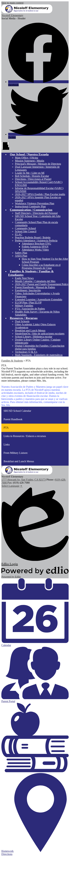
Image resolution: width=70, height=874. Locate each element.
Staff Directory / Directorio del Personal (36, 213)
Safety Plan (21, 252)
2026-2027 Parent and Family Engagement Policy (41, 284)
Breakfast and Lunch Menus (30, 330)
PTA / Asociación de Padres (30, 308)
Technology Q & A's (26, 351)
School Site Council (25, 231)
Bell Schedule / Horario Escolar (32, 176)
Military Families (24, 305)
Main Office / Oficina (26, 157)
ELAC (18, 234)
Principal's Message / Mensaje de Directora (38, 163)
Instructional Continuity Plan (30, 206)
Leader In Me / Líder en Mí (29, 172)
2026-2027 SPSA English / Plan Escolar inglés (40, 194)
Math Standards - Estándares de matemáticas (39, 354)
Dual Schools (22, 321)
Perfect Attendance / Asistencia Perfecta (36, 240)
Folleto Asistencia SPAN (35, 246)
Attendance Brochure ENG (36, 243)
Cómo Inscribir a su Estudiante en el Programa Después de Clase (41, 266)
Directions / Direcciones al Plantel (33, 179)
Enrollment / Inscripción (28, 290)
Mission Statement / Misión (29, 160)
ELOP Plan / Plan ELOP (28, 302)
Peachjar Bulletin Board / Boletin (32, 237)
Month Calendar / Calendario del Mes (35, 281)
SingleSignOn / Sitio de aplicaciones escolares (39, 333)
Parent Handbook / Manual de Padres (35, 287)
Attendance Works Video (35, 249)
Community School (25, 228)
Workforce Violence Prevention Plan (34, 203)
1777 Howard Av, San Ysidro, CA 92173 (23, 479)
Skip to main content (12, 2)
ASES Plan (21, 255)
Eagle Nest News (24, 278)
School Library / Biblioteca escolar (33, 336)
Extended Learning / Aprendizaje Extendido (38, 299)
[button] (29, 154)
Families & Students (12, 360)
